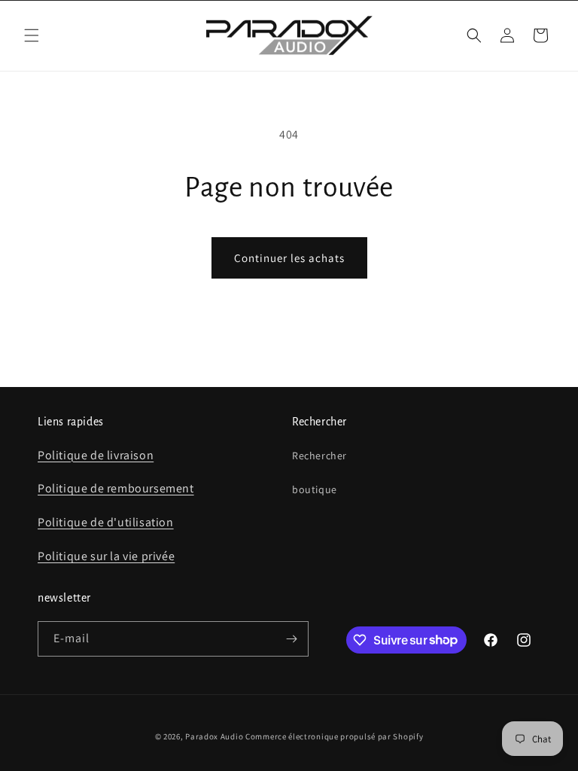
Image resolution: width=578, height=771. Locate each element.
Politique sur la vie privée (106, 556)
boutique (314, 489)
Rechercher (319, 455)
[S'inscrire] (291, 639)
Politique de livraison (96, 455)
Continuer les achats (289, 258)
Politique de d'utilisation (106, 522)
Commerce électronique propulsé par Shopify (334, 736)
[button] (31, 35)
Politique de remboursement (116, 488)
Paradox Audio (214, 736)
